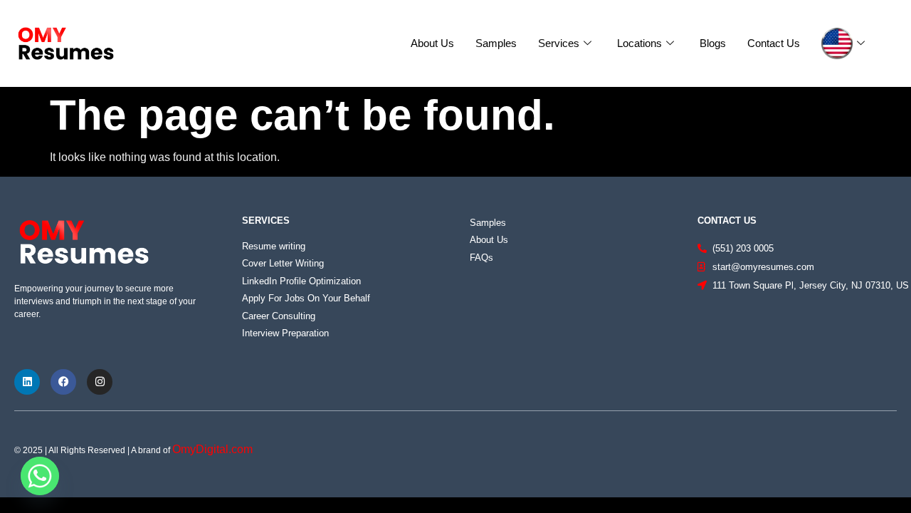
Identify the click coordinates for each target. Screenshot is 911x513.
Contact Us (773, 43)
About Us (432, 43)
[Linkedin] (27, 382)
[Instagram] (99, 382)
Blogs (713, 43)
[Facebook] (63, 382)
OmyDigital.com (212, 449)
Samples (496, 43)
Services (558, 43)
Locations (639, 43)
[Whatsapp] (40, 476)
